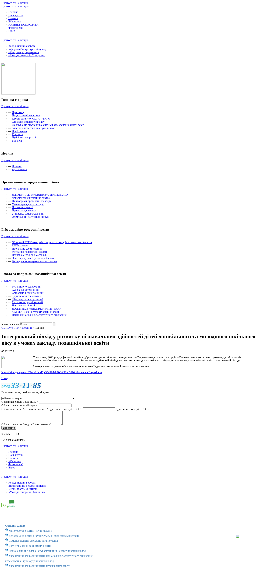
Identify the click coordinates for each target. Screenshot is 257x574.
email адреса (19, 405)
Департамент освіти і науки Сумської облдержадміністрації (43, 535)
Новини (13, 18)
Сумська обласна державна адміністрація (33, 540)
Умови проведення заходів (28, 204)
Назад (4, 378)
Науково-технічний (23, 305)
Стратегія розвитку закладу (28, 121)
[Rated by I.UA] (243, 539)
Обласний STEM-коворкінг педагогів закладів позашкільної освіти (52, 242)
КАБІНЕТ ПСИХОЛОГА (23, 24)
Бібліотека (14, 21)
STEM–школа (20, 245)
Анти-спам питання (41, 409)
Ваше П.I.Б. (19, 401)
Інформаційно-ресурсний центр (27, 49)
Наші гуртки (15, 15)
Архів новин (19, 169)
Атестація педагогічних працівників (33, 128)
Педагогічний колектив (26, 115)
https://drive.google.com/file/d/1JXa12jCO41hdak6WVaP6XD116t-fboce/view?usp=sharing (52, 372)
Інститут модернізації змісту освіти (29, 545)
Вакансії (17, 140)
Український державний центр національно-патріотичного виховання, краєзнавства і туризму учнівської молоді (49, 558)
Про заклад (18, 112)
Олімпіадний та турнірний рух (30, 216)
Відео (11, 30)
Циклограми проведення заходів (31, 201)
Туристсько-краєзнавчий (26, 296)
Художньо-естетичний (25, 289)
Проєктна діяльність (24, 210)
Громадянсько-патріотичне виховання (34, 261)
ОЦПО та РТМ (10, 327)
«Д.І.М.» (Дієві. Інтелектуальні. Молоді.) (36, 311)
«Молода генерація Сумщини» (26, 55)
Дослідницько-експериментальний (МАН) (37, 308)
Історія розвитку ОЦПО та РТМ (31, 118)
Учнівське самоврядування (28, 213)
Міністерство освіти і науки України (30, 530)
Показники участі (22, 207)
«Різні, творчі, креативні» (23, 52)
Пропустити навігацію (14, 2)
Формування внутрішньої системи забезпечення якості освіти (48, 124)
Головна (13, 11)
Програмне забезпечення (27, 248)
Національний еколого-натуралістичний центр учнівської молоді (47, 550)
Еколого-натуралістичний (27, 302)
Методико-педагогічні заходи (29, 251)
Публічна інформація (24, 137)
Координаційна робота (21, 45)
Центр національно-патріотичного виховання (39, 314)
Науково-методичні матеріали (29, 254)
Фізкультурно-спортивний (27, 299)
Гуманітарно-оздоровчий (26, 286)
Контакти (17, 134)
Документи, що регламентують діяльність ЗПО (40, 194)
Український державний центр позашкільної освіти (39, 565)
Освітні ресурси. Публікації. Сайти (33, 258)
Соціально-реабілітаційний (28, 292)
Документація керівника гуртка (31, 197)
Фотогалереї (15, 27)
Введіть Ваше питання (26, 424)
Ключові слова (10, 324)
